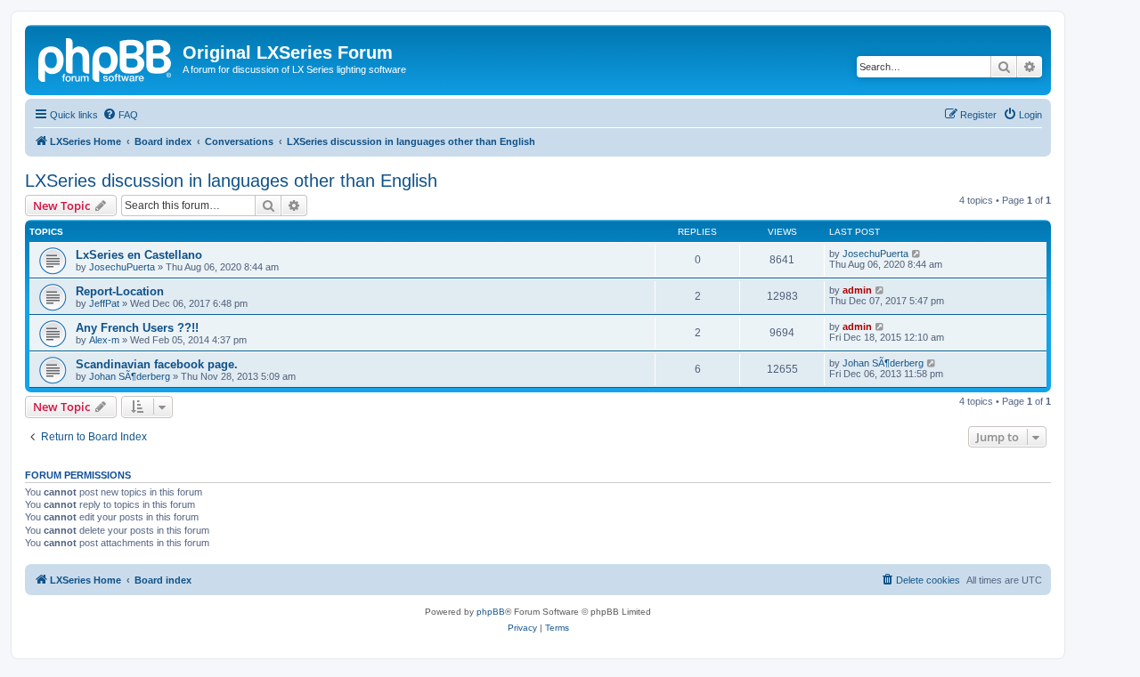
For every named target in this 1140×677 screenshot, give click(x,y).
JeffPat (104, 303)
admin (857, 290)
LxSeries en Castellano (139, 255)
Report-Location (120, 291)
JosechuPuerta (122, 267)
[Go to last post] (917, 253)
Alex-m (104, 339)
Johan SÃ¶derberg (129, 376)
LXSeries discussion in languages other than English (231, 180)
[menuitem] (120, 114)
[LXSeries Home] (106, 57)
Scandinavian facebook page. (157, 364)
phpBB (490, 612)
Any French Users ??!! (137, 327)
